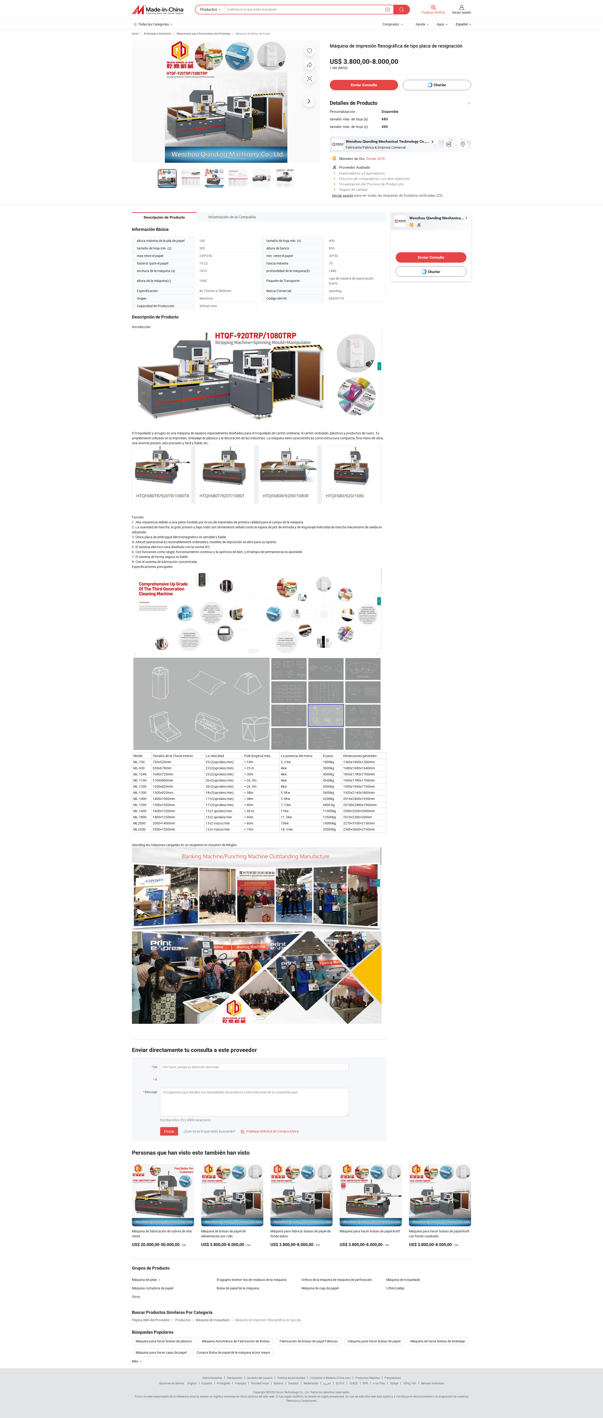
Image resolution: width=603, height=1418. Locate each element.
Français (240, 1383)
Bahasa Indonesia (432, 1383)
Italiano (278, 1383)
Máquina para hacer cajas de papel (161, 1352)
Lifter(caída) (395, 1288)
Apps (440, 24)
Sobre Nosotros (212, 1378)
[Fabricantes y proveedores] (157, 10)
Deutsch (293, 1383)
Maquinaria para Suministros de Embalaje (203, 33)
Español (207, 1383)
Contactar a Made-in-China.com (330, 1378)
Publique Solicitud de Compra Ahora (270, 1131)
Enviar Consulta (364, 85)
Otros (136, 1296)
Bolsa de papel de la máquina (238, 1288)
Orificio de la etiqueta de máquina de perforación (337, 1279)
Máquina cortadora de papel (152, 1288)
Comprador (391, 24)
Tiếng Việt (409, 1383)
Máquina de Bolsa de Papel (253, 33)
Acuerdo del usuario (260, 1378)
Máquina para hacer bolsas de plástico (164, 1341)
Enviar (169, 1131)
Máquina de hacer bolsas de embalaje (437, 1341)
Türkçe (394, 1383)
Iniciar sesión (461, 12)
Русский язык (260, 1383)
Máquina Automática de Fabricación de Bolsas (236, 1341)
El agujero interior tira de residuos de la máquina (251, 1279)
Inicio (135, 33)
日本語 (353, 1383)
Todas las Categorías (153, 24)
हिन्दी (365, 1383)
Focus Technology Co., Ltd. (293, 1392)
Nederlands (311, 1383)
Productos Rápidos (367, 1378)
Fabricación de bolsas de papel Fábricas (309, 1341)
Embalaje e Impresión (157, 33)
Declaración (234, 1378)
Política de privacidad (291, 1378)
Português (223, 1383)
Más (135, 1361)
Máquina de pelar (144, 1279)
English (192, 1383)
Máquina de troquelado (403, 1279)
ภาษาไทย (379, 1383)
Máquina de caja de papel (320, 1288)
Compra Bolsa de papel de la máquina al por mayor (233, 1352)
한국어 (340, 1383)
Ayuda (420, 24)
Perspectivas (393, 1378)
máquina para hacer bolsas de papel (374, 1341)
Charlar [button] (440, 85)
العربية (327, 1383)
